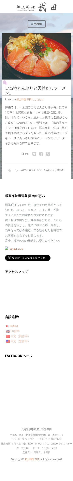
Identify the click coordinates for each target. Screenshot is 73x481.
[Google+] (48, 153)
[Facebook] (41, 153)
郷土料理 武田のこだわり (30, 99)
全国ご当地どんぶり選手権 (50, 170)
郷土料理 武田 (32, 459)
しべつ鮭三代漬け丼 (25, 170)
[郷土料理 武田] (36, 6)
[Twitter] (34, 153)
